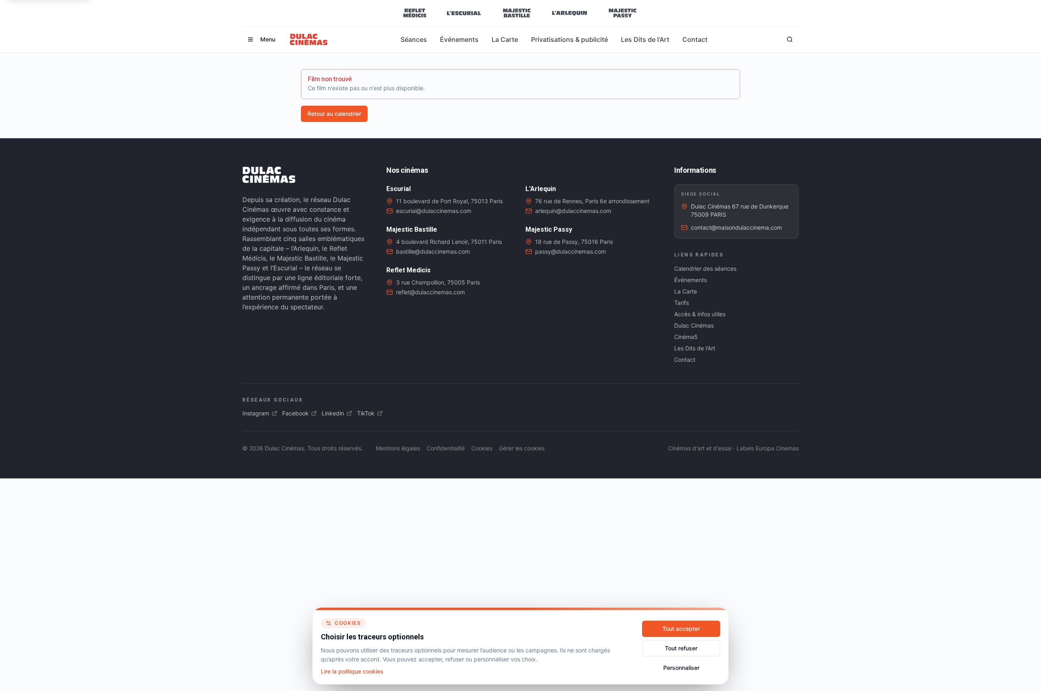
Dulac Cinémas (694, 325)
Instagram (255, 413)
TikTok (366, 413)
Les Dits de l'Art (645, 39)
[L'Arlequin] (569, 13)
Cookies (481, 448)
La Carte (505, 39)
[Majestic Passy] (622, 13)
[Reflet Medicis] (415, 13)
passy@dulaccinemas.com (570, 251)
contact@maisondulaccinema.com (736, 227)
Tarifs (681, 302)
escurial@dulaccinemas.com (433, 210)
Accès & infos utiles (699, 314)
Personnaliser (681, 667)
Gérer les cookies (521, 448)
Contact (695, 39)
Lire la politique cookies (352, 671)
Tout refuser (681, 648)
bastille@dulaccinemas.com (433, 251)
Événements (459, 39)
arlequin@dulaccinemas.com (573, 210)
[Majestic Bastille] (517, 13)
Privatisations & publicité (569, 39)
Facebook (295, 413)
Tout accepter (681, 628)
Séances (414, 39)
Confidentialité (446, 448)
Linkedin (333, 413)
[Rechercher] (790, 39)
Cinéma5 (686, 336)
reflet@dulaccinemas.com (430, 292)
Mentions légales (398, 448)
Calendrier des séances (705, 268)
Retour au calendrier (334, 113)
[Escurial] (463, 13)
